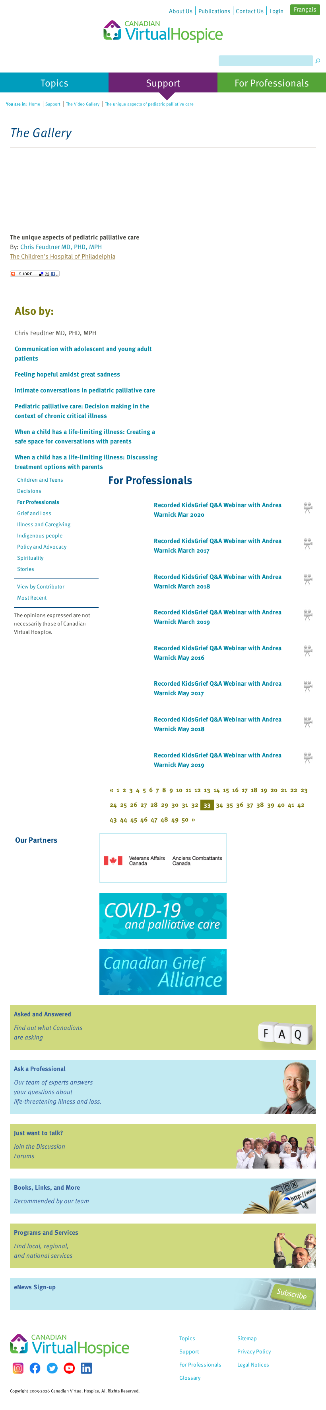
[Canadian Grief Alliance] (163, 972)
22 (293, 789)
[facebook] (35, 1368)
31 (185, 804)
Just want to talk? (38, 1132)
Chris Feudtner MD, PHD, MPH (61, 246)
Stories (25, 569)
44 (123, 819)
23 (304, 789)
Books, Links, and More (47, 1187)
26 (133, 804)
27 (143, 804)
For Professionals (38, 502)
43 (113, 819)
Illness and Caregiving (43, 524)
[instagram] (17, 1368)
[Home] (163, 21)
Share (35, 274)
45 (133, 819)
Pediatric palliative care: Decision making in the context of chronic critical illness (82, 410)
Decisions (29, 490)
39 (270, 804)
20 (273, 789)
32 (194, 804)
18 (254, 789)
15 (226, 789)
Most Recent (32, 597)
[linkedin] (86, 1368)
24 (113, 804)
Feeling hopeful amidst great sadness (67, 374)
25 (123, 804)
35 (229, 804)
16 (235, 789)
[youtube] (69, 1368)
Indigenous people (39, 535)
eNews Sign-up (35, 1287)
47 (154, 819)
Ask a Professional (40, 1068)
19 (264, 789)
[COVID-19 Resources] (163, 916)
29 (164, 804)
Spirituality (30, 557)
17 (245, 789)
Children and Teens (40, 479)
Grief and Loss (34, 513)
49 (175, 819)
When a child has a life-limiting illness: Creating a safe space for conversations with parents (85, 436)
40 (281, 804)
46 (143, 819)
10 (179, 789)
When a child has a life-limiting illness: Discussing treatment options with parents (86, 461)
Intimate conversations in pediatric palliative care (85, 390)
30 (175, 804)
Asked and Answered (42, 1014)
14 (216, 789)
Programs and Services (46, 1232)
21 (284, 789)
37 (249, 804)
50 (185, 819)
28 (154, 804)
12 (197, 789)
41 (291, 804)
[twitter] (52, 1368)
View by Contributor (40, 586)
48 (164, 819)
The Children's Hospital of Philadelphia (62, 256)
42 (301, 804)
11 (188, 789)
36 (239, 804)
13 (207, 789)
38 (260, 804)
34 (219, 804)
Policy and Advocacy (41, 546)
